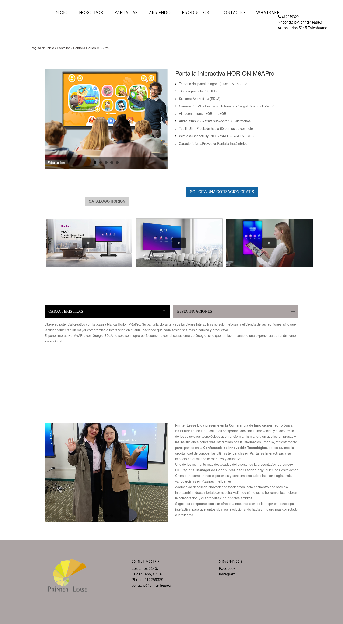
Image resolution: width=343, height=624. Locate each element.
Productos (195, 12)
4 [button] (111, 162)
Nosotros (91, 12)
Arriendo (160, 12)
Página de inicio (42, 48)
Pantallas (126, 12)
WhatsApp (268, 12)
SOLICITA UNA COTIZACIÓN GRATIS (222, 192)
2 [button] (100, 162)
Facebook (227, 569)
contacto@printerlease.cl (303, 22)
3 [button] (106, 162)
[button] (51, 118)
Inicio (61, 12)
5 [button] (117, 162)
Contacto (232, 12)
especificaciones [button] (194, 311)
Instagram (227, 574)
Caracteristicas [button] (65, 311)
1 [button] (95, 162)
